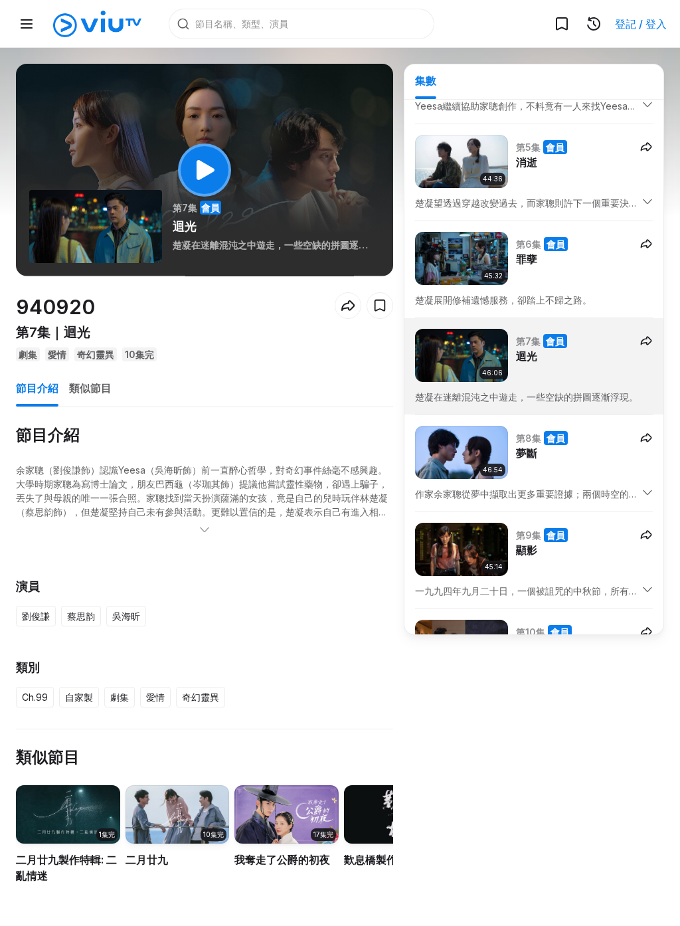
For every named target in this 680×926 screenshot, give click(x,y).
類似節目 (90, 388)
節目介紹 (37, 388)
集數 (425, 80)
